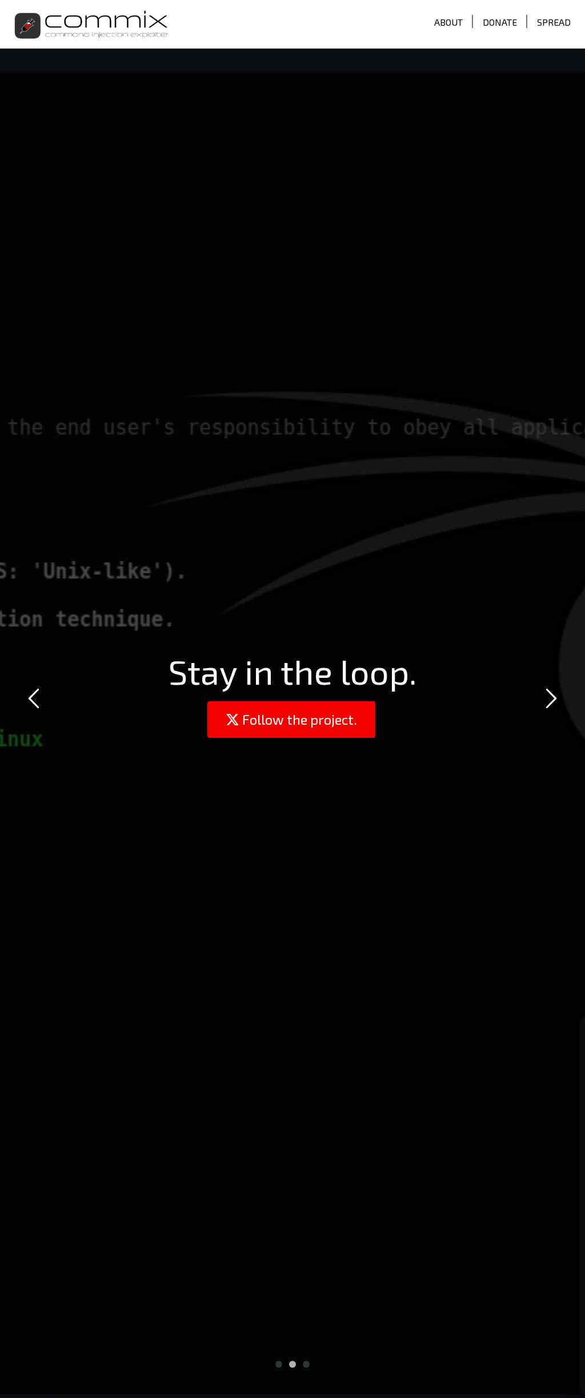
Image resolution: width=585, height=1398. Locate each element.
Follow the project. (298, 719)
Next (549, 700)
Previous (36, 700)
